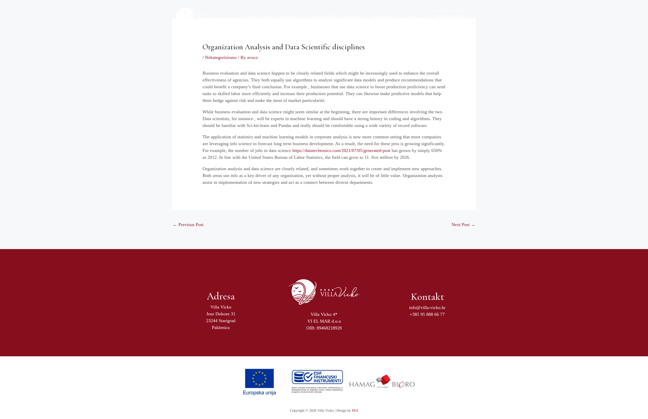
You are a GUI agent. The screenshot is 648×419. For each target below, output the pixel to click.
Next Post (463, 224)
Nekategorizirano (221, 57)
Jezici (409, 16)
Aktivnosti (323, 16)
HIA (355, 410)
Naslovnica (259, 16)
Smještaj (291, 16)
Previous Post (188, 224)
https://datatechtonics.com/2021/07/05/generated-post (341, 150)
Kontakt (384, 16)
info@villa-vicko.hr (427, 307)
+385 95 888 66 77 (427, 314)
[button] (451, 16)
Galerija (355, 16)
